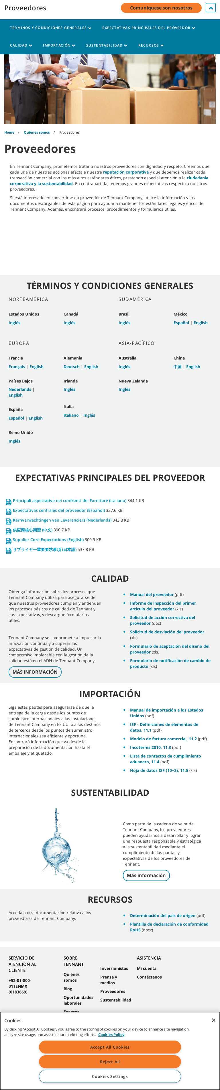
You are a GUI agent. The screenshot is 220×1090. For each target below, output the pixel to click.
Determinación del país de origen (162, 915)
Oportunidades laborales (78, 1000)
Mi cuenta (146, 968)
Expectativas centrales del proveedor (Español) (59, 510)
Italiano (71, 415)
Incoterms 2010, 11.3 (150, 747)
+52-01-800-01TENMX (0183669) (20, 986)
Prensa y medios (108, 979)
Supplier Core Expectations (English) (48, 539)
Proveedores (112, 991)
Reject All (110, 1061)
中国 (178, 366)
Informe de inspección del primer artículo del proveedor (163, 606)
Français (17, 366)
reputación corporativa (126, 172)
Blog (68, 988)
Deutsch (72, 366)
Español (16, 418)
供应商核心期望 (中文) (32, 529)
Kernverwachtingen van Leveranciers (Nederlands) (62, 520)
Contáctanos (149, 977)
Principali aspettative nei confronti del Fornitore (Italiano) (69, 500)
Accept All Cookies (110, 1047)
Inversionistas (114, 968)
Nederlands (20, 389)
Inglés (14, 322)
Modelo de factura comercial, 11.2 (163, 738)
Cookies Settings (110, 1076)
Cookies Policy (111, 1034)
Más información (146, 875)
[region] (110, 1051)
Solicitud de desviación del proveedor (167, 632)
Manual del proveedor (152, 594)
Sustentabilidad (115, 1000)
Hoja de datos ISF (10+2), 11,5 (159, 770)
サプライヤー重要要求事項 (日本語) (44, 549)
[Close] (213, 1020)
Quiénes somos (72, 977)
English (37, 366)
